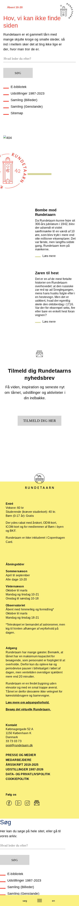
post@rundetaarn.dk (19, 745)
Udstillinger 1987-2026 (24, 769)
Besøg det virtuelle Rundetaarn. (28, 709)
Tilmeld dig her (39, 421)
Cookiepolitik (17, 778)
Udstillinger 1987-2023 (27, 93)
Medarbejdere (18, 759)
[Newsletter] (37, 803)
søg (25, 900)
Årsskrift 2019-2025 (22, 764)
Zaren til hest (47, 273)
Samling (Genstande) (27, 106)
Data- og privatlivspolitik (28, 774)
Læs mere (49, 255)
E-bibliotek (18, 87)
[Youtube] (18, 803)
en (53, 900)
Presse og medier (21, 755)
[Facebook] (9, 803)
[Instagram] (27, 803)
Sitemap (17, 113)
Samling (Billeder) (24, 100)
